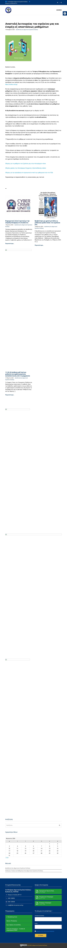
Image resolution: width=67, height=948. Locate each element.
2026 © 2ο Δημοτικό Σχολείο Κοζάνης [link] (37, 945)
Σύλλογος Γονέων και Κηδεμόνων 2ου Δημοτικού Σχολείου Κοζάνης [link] (24, 871)
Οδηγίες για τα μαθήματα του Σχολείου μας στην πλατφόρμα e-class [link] (25, 163)
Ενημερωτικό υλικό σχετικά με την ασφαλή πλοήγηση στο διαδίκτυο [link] (17, 222)
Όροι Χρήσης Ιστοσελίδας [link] (14, 925)
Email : (36, 923)
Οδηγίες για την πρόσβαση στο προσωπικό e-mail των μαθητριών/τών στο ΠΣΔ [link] (29, 172)
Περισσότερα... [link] (9, 243)
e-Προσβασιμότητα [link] (12, 917)
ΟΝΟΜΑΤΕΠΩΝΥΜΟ (39, 915)
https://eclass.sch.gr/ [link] (11, 84)
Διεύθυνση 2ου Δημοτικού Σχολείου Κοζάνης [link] (27, 29)
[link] (65, 13)
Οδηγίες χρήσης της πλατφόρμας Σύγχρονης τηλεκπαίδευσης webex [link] (25, 168)
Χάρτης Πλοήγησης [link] (12, 921)
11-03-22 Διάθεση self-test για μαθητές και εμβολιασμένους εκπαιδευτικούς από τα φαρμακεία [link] (17, 374)
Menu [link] (60, 10)
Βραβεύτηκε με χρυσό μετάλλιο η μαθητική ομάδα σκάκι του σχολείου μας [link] (47, 222)
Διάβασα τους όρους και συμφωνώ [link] (45, 931)
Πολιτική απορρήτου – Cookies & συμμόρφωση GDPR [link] (16, 929)
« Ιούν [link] (6, 857)
